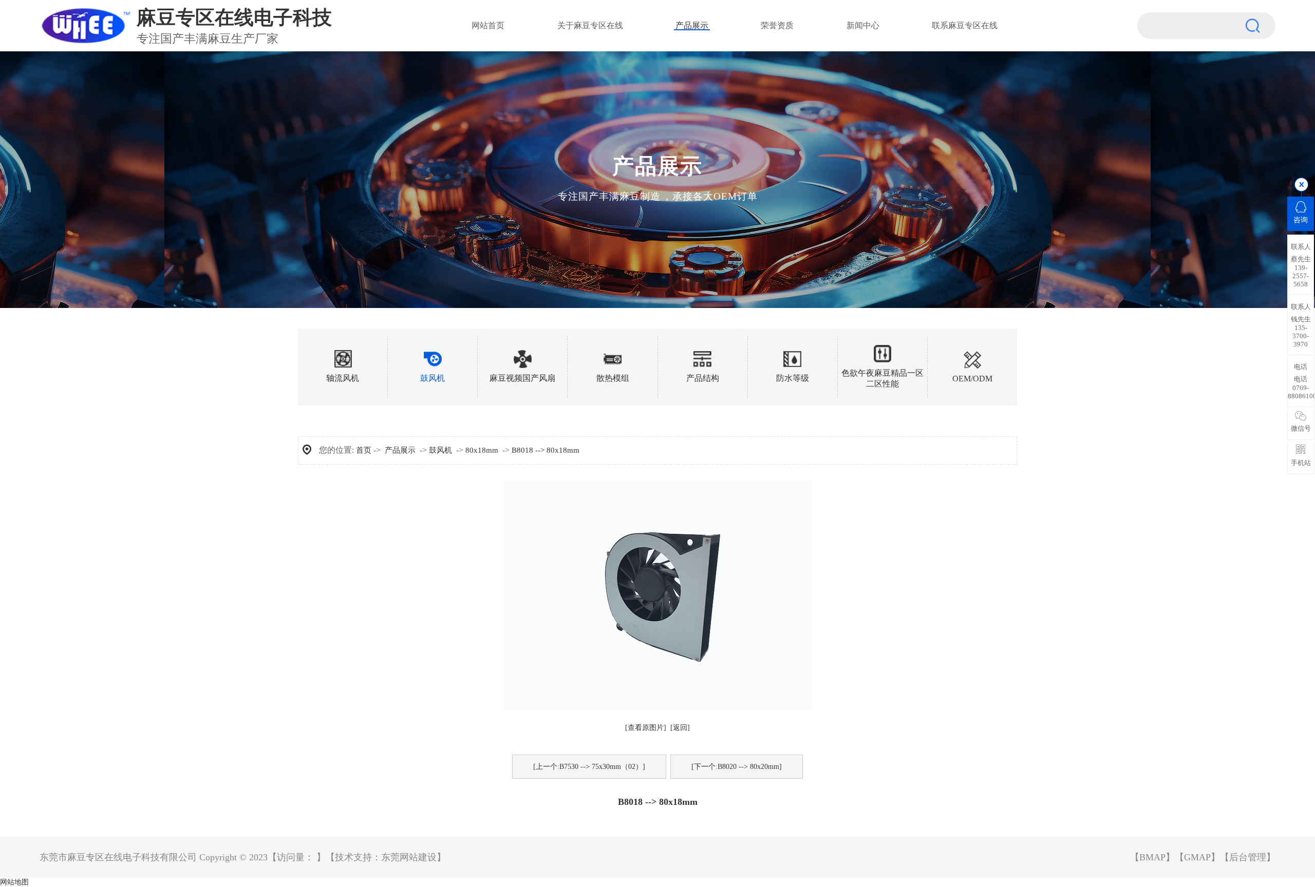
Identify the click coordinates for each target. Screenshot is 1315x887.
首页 (363, 450)
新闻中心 (863, 25)
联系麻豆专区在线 (965, 25)
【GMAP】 (1197, 857)
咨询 (1300, 220)
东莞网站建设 (409, 857)
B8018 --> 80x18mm (545, 450)
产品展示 (691, 25)
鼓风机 (440, 450)
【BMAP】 (1152, 857)
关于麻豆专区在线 (590, 25)
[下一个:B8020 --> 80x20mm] (736, 766)
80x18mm (481, 450)
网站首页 (488, 25)
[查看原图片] (645, 727)
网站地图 (14, 882)
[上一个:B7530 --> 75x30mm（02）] (589, 766)
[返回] (680, 727)
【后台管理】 (1247, 857)
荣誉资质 (777, 25)
